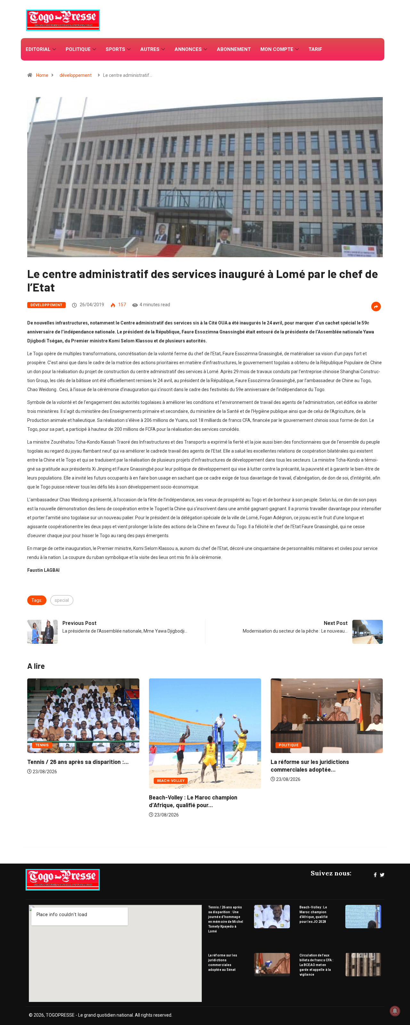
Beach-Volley (52, 781)
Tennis (289, 745)
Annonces (188, 49)
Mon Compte (276, 49)
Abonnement (234, 49)
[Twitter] (382, 875)
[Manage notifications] (395, 1011)
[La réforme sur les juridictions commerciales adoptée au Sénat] (272, 964)
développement (76, 75)
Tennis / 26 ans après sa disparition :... (324, 761)
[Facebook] (375, 875)
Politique (78, 49)
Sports (115, 49)
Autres (150, 49)
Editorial (38, 49)
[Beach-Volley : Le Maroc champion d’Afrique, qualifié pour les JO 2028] (363, 916)
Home (42, 75)
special (62, 600)
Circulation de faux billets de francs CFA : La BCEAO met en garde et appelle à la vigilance (316, 965)
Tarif (315, 49)
